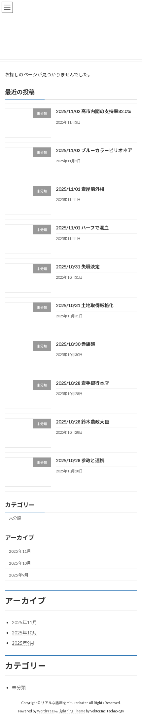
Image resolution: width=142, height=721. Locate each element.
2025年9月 (18, 575)
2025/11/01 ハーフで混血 (82, 228)
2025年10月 (20, 563)
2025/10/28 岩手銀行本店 (82, 383)
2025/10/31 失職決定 (78, 266)
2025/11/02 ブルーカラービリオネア (94, 150)
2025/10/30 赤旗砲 (75, 344)
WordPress (46, 711)
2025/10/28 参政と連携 (80, 460)
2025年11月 (20, 551)
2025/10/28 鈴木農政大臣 (82, 421)
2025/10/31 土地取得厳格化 (85, 305)
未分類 (15, 518)
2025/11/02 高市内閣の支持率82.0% (93, 111)
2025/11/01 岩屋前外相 (80, 189)
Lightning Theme (71, 711)
